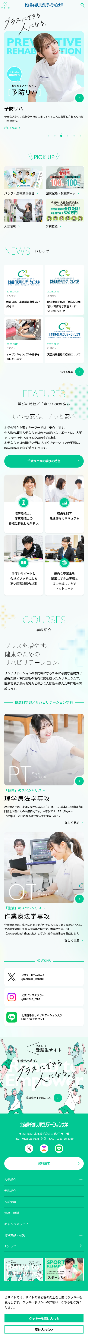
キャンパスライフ (16, 1224)
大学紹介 (10, 1179)
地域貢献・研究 (14, 1235)
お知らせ (10, 1246)
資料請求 (44, 1163)
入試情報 (10, 1202)
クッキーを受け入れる (44, 1318)
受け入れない (44, 1329)
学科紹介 (10, 1190)
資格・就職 (11, 1213)
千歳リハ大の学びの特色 (44, 461)
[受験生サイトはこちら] (44, 1111)
